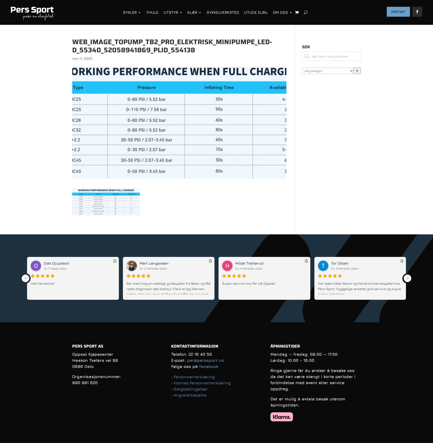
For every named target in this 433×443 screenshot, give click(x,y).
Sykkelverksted (223, 12)
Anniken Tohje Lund (62, 263)
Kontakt (398, 12)
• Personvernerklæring (193, 376)
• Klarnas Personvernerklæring (201, 383)
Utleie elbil (256, 12)
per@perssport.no (205, 360)
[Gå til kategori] (357, 70)
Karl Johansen (248, 263)
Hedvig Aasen (152, 263)
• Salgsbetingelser (189, 389)
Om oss (280, 12)
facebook (208, 366)
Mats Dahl (340, 263)
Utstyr (171, 12)
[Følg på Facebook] (417, 12)
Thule (152, 12)
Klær (192, 12)
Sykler (130, 12)
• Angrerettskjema (188, 395)
